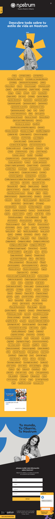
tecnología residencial (14, 362)
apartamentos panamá (17, 110)
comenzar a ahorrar (18, 155)
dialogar (30, 193)
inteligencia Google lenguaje (17, 248)
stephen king (22, 355)
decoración (26, 182)
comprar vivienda (33, 165)
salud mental (35, 338)
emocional (22, 207)
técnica (33, 358)
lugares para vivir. (23, 272)
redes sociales (34, 327)
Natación (37, 289)
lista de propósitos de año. (30, 265)
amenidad (45, 89)
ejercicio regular (28, 203)
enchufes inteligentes (35, 207)
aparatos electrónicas (14, 100)
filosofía (44, 217)
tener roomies (11, 365)
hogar (45, 234)
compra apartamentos (15, 162)
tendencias (44, 362)
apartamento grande (14, 103)
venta (31, 372)
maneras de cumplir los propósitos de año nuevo (21, 276)
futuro (19, 227)
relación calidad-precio (18, 331)
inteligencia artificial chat (41, 241)
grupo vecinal (45, 231)
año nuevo (22, 96)
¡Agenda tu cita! (51, 516)
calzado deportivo (25, 134)
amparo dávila (11, 96)
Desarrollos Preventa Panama (16, 193)
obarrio (10, 293)
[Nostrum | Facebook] (1, 8)
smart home (44, 352)
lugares (44, 269)
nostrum (46, 289)
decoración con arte (38, 182)
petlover (28, 300)
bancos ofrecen (44, 117)
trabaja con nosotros (44, 512)
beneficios (36, 124)
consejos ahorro (14, 172)
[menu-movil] (51, 3)
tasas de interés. (15, 358)
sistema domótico (43, 348)
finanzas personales (25, 220)
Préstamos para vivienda (14, 314)
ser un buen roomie (14, 345)
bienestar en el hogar (27, 131)
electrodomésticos (10, 207)
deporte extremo (33, 186)
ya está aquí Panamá (42, 379)
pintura (44, 300)
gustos (10, 234)
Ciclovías (39, 148)
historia (37, 234)
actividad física (38, 75)
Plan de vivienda (37, 303)
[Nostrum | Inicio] (23, 6)
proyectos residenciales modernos (39, 321)
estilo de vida (39, 213)
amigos (18, 93)
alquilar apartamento (20, 89)
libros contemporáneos (16, 262)
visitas (44, 376)
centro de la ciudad (19, 141)
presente (31, 310)
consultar (43, 172)
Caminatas (15, 137)
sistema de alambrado (13, 348)
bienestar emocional (11, 131)
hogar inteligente (13, 238)
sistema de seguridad (29, 348)
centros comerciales (35, 141)
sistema (44, 345)
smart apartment (33, 352)
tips (18, 369)
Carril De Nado (26, 137)
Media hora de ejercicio (15, 279)
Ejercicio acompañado (30, 200)
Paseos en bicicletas (42, 296)
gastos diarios (10, 231)
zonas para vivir (38, 383)
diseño (45, 193)
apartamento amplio (41, 100)
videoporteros (35, 376)
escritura (31, 210)
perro (10, 300)
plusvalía (42, 307)
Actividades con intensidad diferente (36, 79)
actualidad (13, 82)
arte (35, 110)
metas (13, 282)
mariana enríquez (43, 276)
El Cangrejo (40, 203)
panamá (9, 296)
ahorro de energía (30, 86)
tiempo (46, 365)
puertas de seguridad (29, 324)
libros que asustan (32, 262)
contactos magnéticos (16, 175)
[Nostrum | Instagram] (1, 9)
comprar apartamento (40, 162)
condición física (10, 169)
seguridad (10, 341)
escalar (8, 210)
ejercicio (17, 200)
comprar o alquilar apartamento (15, 165)
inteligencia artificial (24, 241)
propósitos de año (11, 321)
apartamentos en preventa (19, 106)
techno (25, 358)
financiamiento (12, 220)
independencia (43, 238)
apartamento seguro (29, 103)
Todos (14, 75)
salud (26, 338)
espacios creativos (18, 213)
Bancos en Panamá (31, 117)
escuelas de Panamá (43, 210)
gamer (26, 227)
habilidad (18, 234)
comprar (27, 162)
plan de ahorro (25, 303)
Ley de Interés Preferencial (18, 258)
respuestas (40, 331)
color (31, 151)
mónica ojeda (29, 286)
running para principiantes (13, 338)
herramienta (28, 234)
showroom (26, 345)
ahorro (19, 86)
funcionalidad (10, 227)
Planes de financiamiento (17, 307)
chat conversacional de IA (37, 144)
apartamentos (43, 103)
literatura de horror (14, 269)
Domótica (38, 196)
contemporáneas (30, 175)
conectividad (22, 169)
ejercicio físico (16, 203)
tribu (44, 369)
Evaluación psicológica (15, 217)
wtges (30, 379)
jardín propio (28, 251)
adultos (43, 82)
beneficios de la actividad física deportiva (23, 127)
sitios (8, 352)
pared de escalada (27, 296)
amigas (11, 93)
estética (29, 213)
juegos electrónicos (16, 255)
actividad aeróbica (25, 75)
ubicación (10, 372)
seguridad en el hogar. (23, 341)
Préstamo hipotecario (43, 310)
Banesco (39, 120)
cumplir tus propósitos (43, 179)
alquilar (9, 89)
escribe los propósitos (19, 210)
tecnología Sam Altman (30, 362)
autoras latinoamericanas (18, 113)
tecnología (42, 358)
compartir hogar (44, 158)
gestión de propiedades (30, 231)
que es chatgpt (42, 324)
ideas (33, 238)
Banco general (40, 113)
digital (38, 193)
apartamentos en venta (36, 106)
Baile (30, 113)
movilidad (19, 289)
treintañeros (35, 369)
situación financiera (19, 352)
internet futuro (33, 248)
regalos (43, 327)
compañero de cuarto (12, 158)
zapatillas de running (24, 383)
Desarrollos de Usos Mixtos (40, 189)
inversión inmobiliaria (14, 251)
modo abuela (40, 282)
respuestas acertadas (17, 334)
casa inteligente (38, 137)
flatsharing (38, 220)
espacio (7, 213)
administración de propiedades (28, 82)
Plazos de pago (32, 307)
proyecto (22, 321)
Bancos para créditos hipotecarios (23, 120)
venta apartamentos (42, 372)
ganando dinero (44, 227)
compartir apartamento (29, 158)
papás (17, 296)
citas (46, 148)
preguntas (22, 310)
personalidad (19, 300)
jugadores (28, 255)
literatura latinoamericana (31, 269)
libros (31, 258)
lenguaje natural (39, 255)
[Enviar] (51, 509)
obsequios (18, 293)
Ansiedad (31, 96)
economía (47, 196)
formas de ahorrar (43, 224)
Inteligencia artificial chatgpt (18, 245)
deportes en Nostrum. (13, 189)
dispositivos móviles (25, 196)
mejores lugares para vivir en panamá (36, 279)
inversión (43, 248)
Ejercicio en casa (44, 200)
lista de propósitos (14, 265)
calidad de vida (12, 134)
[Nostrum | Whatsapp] (1, 10)
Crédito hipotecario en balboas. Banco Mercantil (19, 179)
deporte (23, 186)
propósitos (44, 317)
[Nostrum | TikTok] (1, 13)
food (23, 224)
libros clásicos (40, 258)
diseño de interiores (10, 196)
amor (33, 93)
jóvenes (44, 251)
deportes (44, 186)
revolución (41, 334)
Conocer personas (35, 169)
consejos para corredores (29, 172)
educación (8, 200)
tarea (31, 355)
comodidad (39, 155)
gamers (34, 227)
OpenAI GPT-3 (29, 293)
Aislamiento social (44, 86)
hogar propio (25, 238)
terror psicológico (35, 365)
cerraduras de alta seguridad (18, 144)
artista (42, 110)
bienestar (41, 127)
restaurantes (30, 334)
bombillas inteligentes (43, 131)
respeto (31, 331)
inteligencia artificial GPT (37, 245)
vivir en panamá (11, 379)
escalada (47, 207)
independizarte (10, 241)
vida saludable (13, 376)
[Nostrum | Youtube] (1, 11)
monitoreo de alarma (42, 286)
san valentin (45, 338)
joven (37, 251)
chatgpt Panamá (28, 148)
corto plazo (42, 175)
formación (32, 224)
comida (30, 155)
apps (29, 110)
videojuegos (24, 376)
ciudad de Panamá (21, 151)
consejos (46, 169)
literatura (43, 265)
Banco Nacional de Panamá (14, 117)
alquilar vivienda (34, 89)
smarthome (12, 355)
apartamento (28, 100)
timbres (11, 369)
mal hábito (34, 272)
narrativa (28, 289)
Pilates (37, 300)
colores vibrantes (41, 151)
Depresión (26, 189)
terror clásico (22, 365)
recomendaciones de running (18, 327)
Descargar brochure (8, 516)
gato (19, 231)
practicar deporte (11, 310)
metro (20, 282)
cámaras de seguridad (40, 134)
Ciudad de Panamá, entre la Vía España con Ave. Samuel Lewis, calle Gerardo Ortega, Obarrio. (25, 513)
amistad (26, 93)
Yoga (13, 383)
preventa (27, 314)
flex (46, 220)
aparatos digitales (43, 96)
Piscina (15, 303)
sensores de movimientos (40, 341)
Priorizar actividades (14, 317)
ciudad (10, 151)
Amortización (42, 93)
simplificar (36, 345)
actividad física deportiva (15, 79)
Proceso (35, 317)
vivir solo (22, 379)
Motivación (10, 289)
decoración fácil (12, 186)
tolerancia (26, 369)
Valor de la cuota (21, 372)
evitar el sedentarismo (31, 217)
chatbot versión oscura (13, 148)
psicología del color (13, 324)
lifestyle (43, 262)
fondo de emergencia (13, 224)
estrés (48, 213)
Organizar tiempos (42, 293)
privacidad (26, 317)
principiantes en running (41, 314)
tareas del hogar (41, 355)
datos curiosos (15, 182)
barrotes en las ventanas (23, 124)
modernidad (29, 282)
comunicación (45, 165)
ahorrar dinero (10, 86)
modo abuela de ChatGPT (14, 286)
